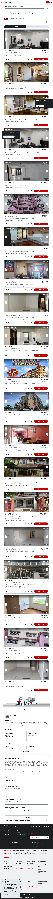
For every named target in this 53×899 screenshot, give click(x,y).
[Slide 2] (24, 47)
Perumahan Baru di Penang (42, 872)
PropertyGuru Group (9, 830)
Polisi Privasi (14, 887)
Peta (38, 26)
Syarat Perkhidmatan (23, 894)
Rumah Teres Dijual (19, 866)
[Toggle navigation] (51, 2)
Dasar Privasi (31, 894)
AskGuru (6, 864)
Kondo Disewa (29, 863)
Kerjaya (5, 836)
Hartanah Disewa (30, 861)
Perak (9, 782)
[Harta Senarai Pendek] (47, 31)
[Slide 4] (26, 47)
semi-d (35, 762)
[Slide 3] (25, 47)
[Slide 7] (29, 343)
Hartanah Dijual (19, 861)
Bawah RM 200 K (8, 788)
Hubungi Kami (20, 830)
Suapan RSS (40, 883)
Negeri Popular (29, 878)
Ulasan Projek (7, 868)
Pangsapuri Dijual (19, 865)
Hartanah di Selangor (31, 883)
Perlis (6, 782)
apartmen (31, 762)
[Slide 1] (23, 47)
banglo (38, 762)
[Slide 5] (27, 47)
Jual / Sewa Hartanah (42, 881)
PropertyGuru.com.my (8, 850)
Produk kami (6, 834)
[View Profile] (8, 31)
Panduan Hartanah (8, 866)
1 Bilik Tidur (11, 794)
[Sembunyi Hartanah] (44, 31)
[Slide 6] (28, 47)
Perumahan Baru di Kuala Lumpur (42, 868)
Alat (39, 878)
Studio (6, 794)
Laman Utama (7, 6)
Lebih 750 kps (8, 801)
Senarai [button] (16, 26)
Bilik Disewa (29, 866)
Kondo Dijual (18, 863)
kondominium (26, 762)
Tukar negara (33, 831)
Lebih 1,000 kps (15, 801)
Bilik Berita (19, 832)
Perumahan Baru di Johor (42, 865)
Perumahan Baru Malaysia (42, 862)
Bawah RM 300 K (16, 788)
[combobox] (24, 10)
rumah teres (20, 762)
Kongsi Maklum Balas (21, 834)
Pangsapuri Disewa (30, 865)
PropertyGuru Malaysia (7, 862)
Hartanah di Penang (30, 884)
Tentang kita (6, 832)
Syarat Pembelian (39, 894)
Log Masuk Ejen (41, 879)
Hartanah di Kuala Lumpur (30, 880)
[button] (6, 18)
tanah (44, 762)
